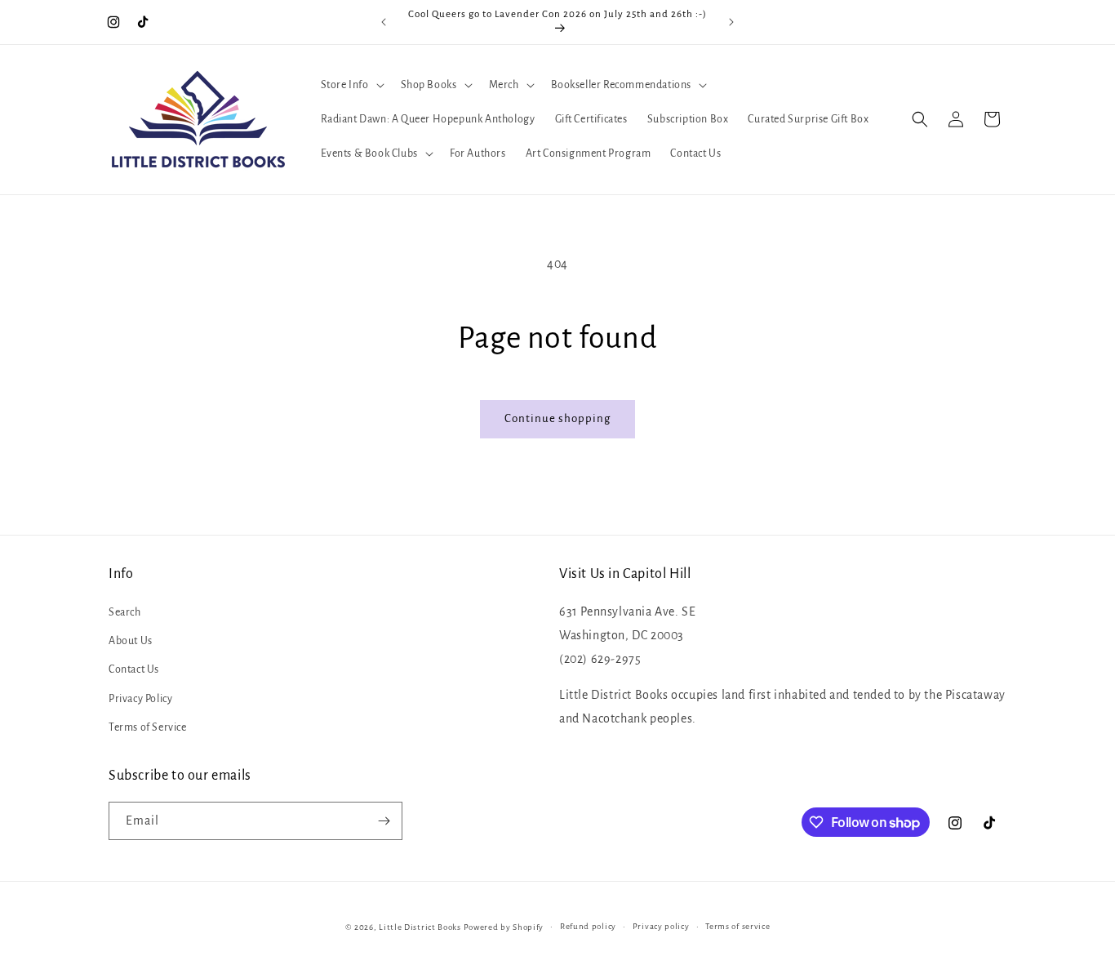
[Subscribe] (384, 821)
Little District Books (420, 927)
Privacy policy (661, 926)
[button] (351, 85)
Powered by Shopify (504, 927)
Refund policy (588, 926)
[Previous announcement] (384, 22)
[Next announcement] (731, 22)
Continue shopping (557, 418)
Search (125, 612)
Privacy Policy (140, 699)
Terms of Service (148, 727)
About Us (131, 641)
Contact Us (134, 669)
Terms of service (737, 926)
